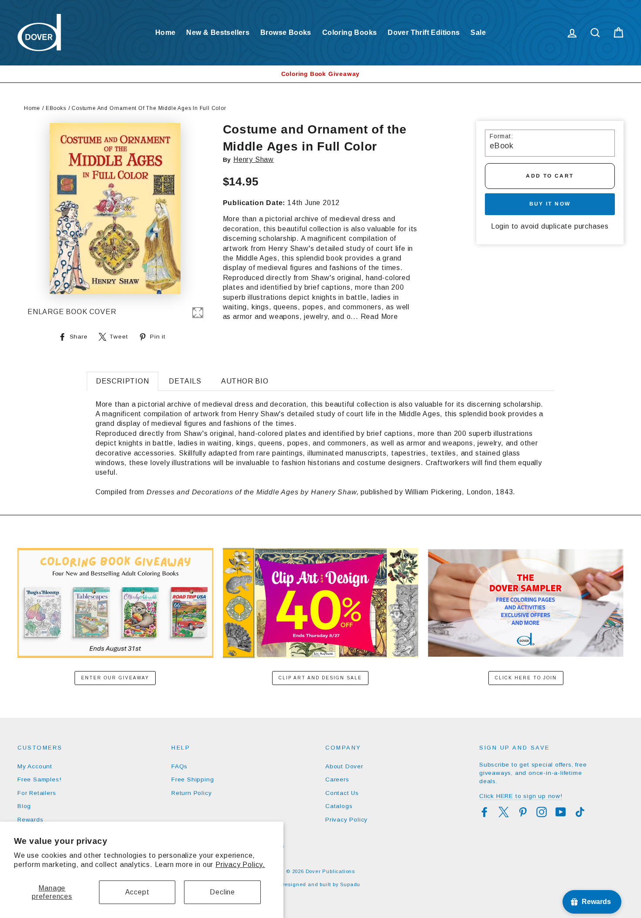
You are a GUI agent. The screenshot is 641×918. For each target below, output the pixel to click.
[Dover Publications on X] (503, 812)
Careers (337, 779)
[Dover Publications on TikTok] (580, 812)
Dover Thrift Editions (424, 32)
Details (185, 381)
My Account (34, 766)
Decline (222, 892)
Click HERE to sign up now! (521, 796)
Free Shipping (192, 779)
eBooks (56, 108)
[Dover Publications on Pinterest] (523, 812)
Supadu (350, 884)
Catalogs (338, 806)
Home (165, 32)
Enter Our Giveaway (115, 677)
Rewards (30, 819)
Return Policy (191, 793)
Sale (478, 32)
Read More (379, 316)
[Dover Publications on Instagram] (541, 812)
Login (500, 226)
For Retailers (36, 793)
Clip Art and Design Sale (320, 677)
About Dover (344, 766)
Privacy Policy (346, 819)
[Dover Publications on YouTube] (561, 812)
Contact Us (342, 793)
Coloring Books (349, 32)
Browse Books (285, 32)
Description (122, 381)
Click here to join (526, 677)
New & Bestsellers (217, 32)
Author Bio (245, 381)
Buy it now (550, 204)
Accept (137, 892)
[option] (320, 74)
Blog (24, 806)
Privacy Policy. (240, 864)
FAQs (179, 766)
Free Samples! (39, 779)
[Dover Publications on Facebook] (484, 812)
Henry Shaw (253, 159)
